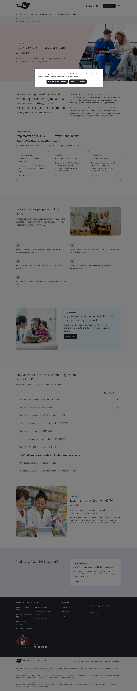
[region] (69, 78)
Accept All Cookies (78, 81)
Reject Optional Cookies (57, 81)
